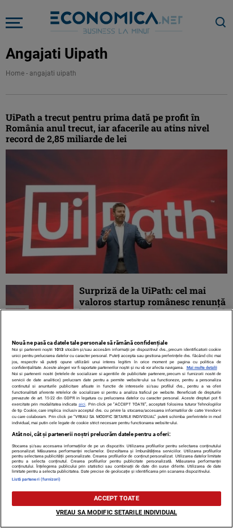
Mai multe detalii (202, 367)
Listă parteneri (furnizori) (36, 479)
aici (82, 404)
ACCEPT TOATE (116, 498)
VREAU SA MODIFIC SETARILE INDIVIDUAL (116, 512)
